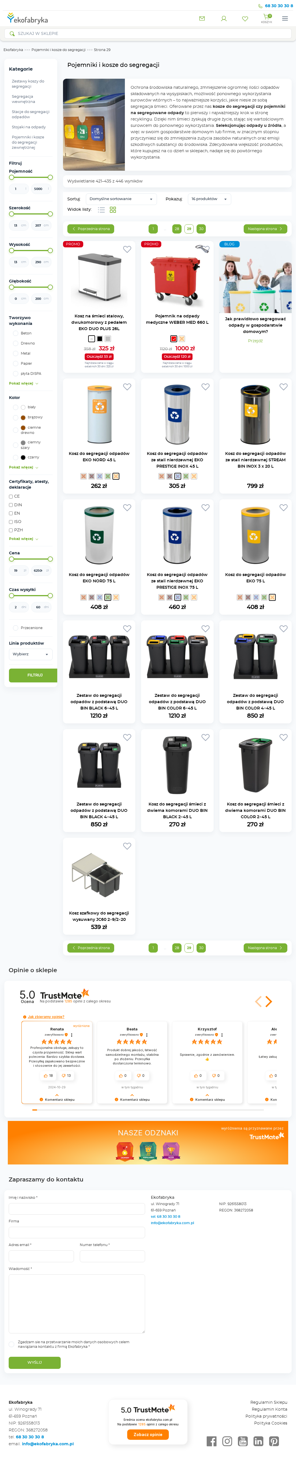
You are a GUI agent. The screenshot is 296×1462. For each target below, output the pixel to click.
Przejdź (255, 341)
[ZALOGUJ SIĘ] (224, 18)
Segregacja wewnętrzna (23, 99)
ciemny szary (31, 445)
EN (17, 513)
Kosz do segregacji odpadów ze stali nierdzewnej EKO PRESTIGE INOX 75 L (177, 581)
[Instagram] (227, 1441)
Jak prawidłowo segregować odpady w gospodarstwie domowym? (255, 325)
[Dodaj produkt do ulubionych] (127, 249)
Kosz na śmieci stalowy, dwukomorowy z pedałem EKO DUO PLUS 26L (99, 322)
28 (177, 229)
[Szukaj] (11, 33)
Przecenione (31, 628)
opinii (87, 1001)
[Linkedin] (258, 1441)
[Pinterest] (274, 1441)
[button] (267, 1001)
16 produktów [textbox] (204, 199)
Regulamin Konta (269, 1410)
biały (32, 407)
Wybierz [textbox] (21, 654)
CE (17, 497)
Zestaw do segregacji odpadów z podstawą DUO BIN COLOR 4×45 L (255, 702)
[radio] (92, 339)
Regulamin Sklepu (268, 1403)
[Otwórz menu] (285, 18)
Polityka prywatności (266, 1416)
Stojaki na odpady (29, 127)
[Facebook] (212, 1441)
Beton (26, 333)
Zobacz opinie (148, 1434)
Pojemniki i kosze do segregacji (59, 50)
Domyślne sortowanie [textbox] (111, 199)
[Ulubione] (245, 18)
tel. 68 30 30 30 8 (166, 1216)
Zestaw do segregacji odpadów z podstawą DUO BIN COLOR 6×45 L (177, 702)
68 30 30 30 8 (279, 6)
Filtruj (35, 675)
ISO (17, 522)
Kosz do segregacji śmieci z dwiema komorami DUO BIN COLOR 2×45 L (255, 810)
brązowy (35, 417)
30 (201, 229)
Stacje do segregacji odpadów (30, 114)
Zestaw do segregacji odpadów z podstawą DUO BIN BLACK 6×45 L (99, 702)
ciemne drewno (31, 430)
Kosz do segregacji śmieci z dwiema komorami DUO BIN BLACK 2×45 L (177, 810)
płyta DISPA (31, 373)
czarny (33, 457)
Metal (25, 353)
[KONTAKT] (202, 18)
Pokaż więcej (21, 383)
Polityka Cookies (270, 1423)
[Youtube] (243, 1441)
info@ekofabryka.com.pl (172, 1223)
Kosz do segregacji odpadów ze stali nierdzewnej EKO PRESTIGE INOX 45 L (177, 460)
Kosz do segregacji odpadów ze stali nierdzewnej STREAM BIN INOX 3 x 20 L (255, 460)
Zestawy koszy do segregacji (28, 84)
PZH (18, 530)
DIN (18, 505)
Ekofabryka (13, 50)
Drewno (28, 343)
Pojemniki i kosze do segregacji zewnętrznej (28, 143)
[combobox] (31, 654)
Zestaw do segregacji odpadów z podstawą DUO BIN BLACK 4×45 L (99, 810)
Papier (26, 363)
